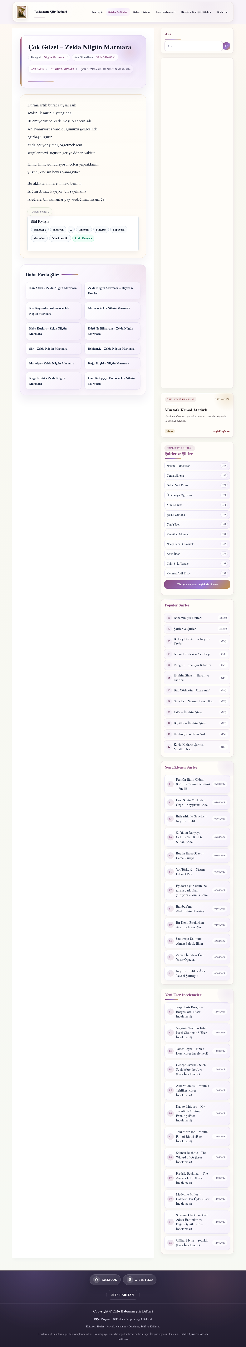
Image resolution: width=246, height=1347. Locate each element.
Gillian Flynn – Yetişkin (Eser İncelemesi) (192, 1242)
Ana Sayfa (97, 12)
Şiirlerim (222, 12)
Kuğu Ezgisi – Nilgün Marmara (108, 363)
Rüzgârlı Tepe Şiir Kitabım (196, 12)
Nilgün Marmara (54, 57)
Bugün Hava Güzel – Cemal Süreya (190, 855)
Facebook (58, 229)
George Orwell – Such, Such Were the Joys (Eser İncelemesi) (191, 1069)
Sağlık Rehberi (144, 1319)
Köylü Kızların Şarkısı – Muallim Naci (190, 746)
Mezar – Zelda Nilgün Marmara (109, 308)
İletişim (154, 1334)
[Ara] (226, 46)
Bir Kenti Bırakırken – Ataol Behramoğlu (191, 924)
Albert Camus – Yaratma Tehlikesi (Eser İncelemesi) (192, 1090)
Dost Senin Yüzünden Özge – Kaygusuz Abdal (192, 802)
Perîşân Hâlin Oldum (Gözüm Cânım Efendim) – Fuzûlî (193, 784)
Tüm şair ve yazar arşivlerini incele (197, 584)
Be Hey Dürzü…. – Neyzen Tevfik (192, 641)
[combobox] (193, 46)
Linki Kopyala (83, 238)
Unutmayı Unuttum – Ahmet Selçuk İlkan (190, 940)
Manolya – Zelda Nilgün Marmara (51, 363)
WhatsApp (40, 229)
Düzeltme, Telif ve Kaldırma (144, 1326)
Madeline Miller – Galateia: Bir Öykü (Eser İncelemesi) (192, 1199)
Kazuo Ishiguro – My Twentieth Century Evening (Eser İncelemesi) (190, 1113)
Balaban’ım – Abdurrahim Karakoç (190, 908)
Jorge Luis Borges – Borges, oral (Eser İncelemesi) (189, 1011)
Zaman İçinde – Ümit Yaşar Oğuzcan (190, 957)
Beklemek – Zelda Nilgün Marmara (111, 348)
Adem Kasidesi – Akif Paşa (192, 654)
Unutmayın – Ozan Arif (189, 734)
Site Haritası (123, 1295)
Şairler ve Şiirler (117, 12)
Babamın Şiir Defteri (50, 11)
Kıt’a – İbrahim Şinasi (189, 712)
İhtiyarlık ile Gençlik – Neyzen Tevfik (191, 818)
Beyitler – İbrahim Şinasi (191, 723)
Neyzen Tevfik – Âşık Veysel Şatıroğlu (190, 973)
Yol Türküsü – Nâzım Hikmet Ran (190, 871)
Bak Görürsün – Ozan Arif (191, 690)
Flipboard (119, 229)
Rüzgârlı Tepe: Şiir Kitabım (192, 665)
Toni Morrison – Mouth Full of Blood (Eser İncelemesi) (192, 1136)
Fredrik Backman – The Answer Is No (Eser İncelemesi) (192, 1178)
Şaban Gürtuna (141, 12)
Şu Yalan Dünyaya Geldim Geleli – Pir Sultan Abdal (189, 837)
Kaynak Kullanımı (116, 1326)
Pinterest (101, 229)
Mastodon (39, 238)
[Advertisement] (197, 223)
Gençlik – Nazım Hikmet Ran (194, 701)
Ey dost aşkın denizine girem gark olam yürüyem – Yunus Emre (192, 890)
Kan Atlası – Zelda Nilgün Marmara (53, 288)
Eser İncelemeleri (165, 12)
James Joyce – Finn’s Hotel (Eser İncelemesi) (192, 1050)
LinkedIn (84, 229)
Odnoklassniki (60, 238)
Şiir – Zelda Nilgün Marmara (48, 348)
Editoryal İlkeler (95, 1326)
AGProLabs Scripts (122, 1319)
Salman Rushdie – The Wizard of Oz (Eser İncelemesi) (191, 1157)
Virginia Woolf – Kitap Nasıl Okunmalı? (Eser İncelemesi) (191, 1032)
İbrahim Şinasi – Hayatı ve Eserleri (191, 677)
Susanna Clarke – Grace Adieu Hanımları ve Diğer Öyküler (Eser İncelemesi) (192, 1222)
